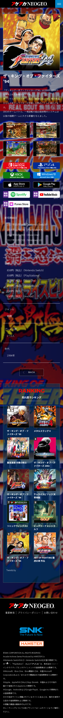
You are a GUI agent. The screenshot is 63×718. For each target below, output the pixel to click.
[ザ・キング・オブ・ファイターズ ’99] (18, 417)
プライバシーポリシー (29, 612)
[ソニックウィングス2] (18, 512)
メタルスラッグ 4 (42, 430)
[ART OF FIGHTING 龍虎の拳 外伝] (45, 543)
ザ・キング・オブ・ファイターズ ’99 (17, 432)
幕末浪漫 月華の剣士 (17, 462)
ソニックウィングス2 (17, 525)
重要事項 (10, 612)
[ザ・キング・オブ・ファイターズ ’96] (18, 480)
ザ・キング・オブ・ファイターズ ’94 (17, 559)
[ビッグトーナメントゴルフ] (45, 512)
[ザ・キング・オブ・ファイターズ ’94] (18, 543)
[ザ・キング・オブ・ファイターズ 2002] (45, 448)
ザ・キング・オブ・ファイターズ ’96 (17, 496)
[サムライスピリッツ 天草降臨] (45, 480)
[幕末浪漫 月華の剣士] (18, 448)
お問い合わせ (51, 612)
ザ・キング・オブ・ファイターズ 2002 (44, 464)
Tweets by (11, 570)
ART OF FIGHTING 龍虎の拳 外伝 (44, 559)
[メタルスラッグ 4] (45, 417)
